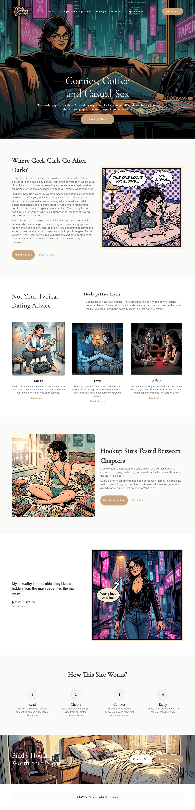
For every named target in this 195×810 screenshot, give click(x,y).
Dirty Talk (137, 500)
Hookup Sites (97, 119)
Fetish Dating (46, 254)
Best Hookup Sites (114, 500)
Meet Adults (172, 11)
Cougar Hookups (74, 197)
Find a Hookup (23, 254)
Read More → (38, 398)
